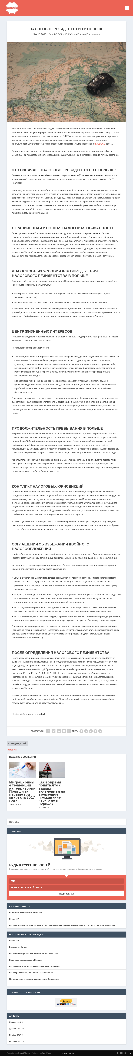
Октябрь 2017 (15, 1041)
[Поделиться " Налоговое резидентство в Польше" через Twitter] (53, 731)
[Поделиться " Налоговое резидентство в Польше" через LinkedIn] (58, 731)
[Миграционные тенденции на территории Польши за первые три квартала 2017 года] (22, 770)
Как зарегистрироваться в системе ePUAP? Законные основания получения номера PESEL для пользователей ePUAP (62, 925)
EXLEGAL (99, 143)
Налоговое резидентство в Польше (25, 912)
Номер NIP (14, 919)
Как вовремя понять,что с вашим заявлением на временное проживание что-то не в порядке (52, 792)
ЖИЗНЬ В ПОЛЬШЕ (57, 34)
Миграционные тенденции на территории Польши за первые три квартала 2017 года (22, 791)
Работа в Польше (77, 34)
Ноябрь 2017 (15, 1035)
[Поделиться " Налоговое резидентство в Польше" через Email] (63, 731)
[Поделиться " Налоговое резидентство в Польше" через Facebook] (48, 731)
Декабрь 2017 (15, 1028)
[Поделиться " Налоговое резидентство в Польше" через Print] (69, 731)
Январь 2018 (15, 1022)
